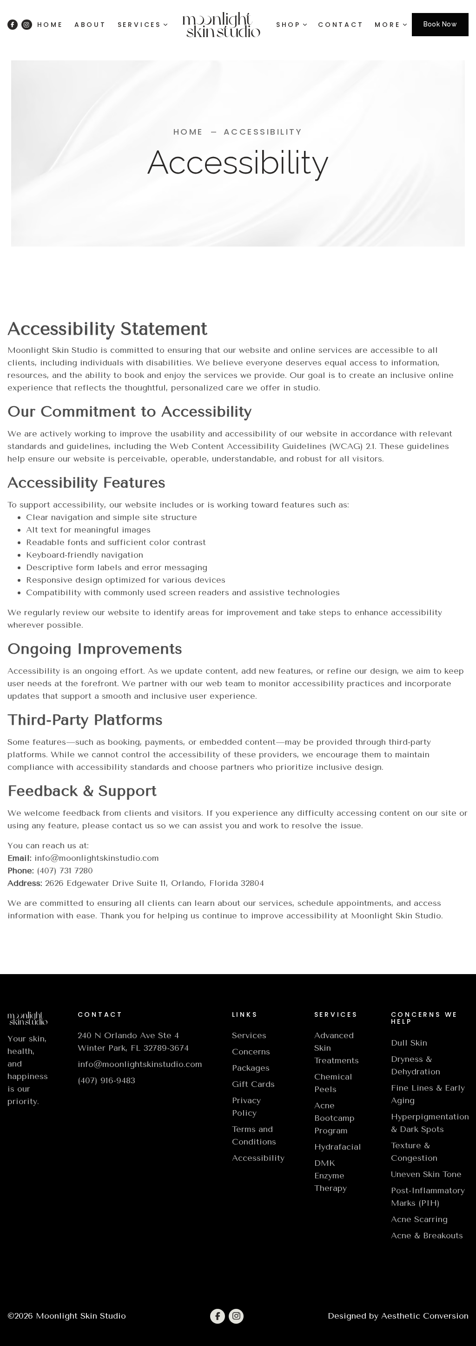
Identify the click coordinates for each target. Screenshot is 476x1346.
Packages (251, 1068)
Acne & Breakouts (427, 1235)
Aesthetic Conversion (425, 1316)
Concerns (251, 1052)
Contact (341, 24)
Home (50, 24)
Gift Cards (253, 1084)
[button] (142, 24)
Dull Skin (409, 1043)
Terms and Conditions (254, 1135)
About (90, 24)
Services (249, 1035)
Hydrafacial (337, 1147)
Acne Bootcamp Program (334, 1118)
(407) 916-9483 (106, 1080)
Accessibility (258, 1158)
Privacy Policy (246, 1106)
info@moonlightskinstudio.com (140, 1064)
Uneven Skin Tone (426, 1174)
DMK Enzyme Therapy (330, 1175)
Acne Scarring (419, 1219)
